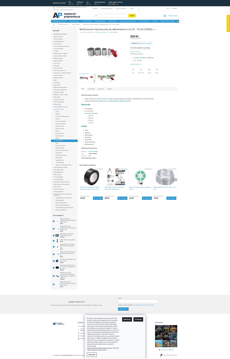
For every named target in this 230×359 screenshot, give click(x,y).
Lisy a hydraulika (58, 68)
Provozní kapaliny (58, 177)
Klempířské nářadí (58, 92)
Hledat (132, 15)
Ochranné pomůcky (59, 100)
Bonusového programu (146, 43)
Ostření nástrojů (59, 148)
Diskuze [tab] (110, 89)
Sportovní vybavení (59, 189)
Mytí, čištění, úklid (58, 170)
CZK (167, 8)
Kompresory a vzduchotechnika (62, 73)
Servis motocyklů (58, 49)
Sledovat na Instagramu (167, 350)
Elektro (57, 112)
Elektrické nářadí (58, 78)
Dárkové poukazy (58, 37)
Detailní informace (135, 64)
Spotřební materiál (59, 109)
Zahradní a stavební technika (61, 182)
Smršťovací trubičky (60, 155)
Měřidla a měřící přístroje (60, 87)
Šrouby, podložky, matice (62, 116)
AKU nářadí (56, 83)
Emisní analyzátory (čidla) (60, 167)
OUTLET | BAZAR (58, 39)
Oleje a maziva (58, 175)
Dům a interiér (57, 187)
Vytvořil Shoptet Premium (170, 355)
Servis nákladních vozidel (60, 107)
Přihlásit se (123, 309)
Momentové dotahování (60, 90)
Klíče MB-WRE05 (59, 200)
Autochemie (58, 158)
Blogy (132, 8)
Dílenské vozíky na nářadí (60, 54)
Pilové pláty (58, 153)
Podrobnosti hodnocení (101, 32)
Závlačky (57, 114)
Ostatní (57, 119)
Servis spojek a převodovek (61, 46)
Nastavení (91, 355)
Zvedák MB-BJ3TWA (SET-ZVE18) (64, 208)
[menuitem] (59, 21)
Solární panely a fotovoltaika (61, 184)
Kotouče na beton (60, 146)
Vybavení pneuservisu (60, 70)
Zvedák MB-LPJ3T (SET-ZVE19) (63, 198)
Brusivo (57, 131)
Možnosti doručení (135, 52)
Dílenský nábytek (58, 58)
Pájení (55, 80)
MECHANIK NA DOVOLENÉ (60, 34)
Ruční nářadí (57, 85)
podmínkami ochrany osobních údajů (144, 305)
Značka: (113, 32)
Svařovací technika (59, 102)
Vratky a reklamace (121, 8)
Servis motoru (57, 44)
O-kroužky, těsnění (60, 121)
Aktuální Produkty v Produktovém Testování (63, 194)
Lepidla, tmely (60, 160)
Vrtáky (57, 138)
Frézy (57, 143)
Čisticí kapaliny (60, 162)
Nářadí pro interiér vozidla (61, 95)
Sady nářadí (57, 97)
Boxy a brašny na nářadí (60, 56)
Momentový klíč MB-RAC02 (62, 205)
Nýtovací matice (59, 126)
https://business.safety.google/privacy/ (99, 348)
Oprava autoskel (58, 75)
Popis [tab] (82, 89)
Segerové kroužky (60, 124)
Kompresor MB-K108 (61, 210)
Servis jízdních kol (58, 192)
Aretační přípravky (59, 41)
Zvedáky (56, 51)
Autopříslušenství (58, 172)
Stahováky (56, 66)
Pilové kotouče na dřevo (62, 150)
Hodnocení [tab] (101, 89)
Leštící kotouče (59, 136)
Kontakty (95, 8)
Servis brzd (57, 63)
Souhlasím (138, 319)
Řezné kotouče (59, 133)
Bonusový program (106, 8)
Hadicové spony (59, 129)
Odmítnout (127, 319)
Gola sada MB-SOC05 (61, 203)
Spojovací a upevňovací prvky (63, 165)
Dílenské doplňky (58, 61)
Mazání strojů (57, 104)
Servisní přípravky (58, 179)
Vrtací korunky (59, 141)
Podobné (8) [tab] (91, 89)
